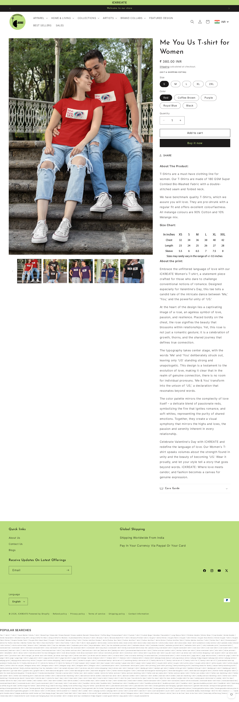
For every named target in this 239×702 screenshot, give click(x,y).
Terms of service (96, 614)
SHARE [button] (167, 155)
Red (165, 97)
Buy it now (194, 143)
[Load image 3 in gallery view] (81, 271)
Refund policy (60, 614)
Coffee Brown (186, 97)
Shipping (164, 66)
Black (190, 105)
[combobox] (222, 22)
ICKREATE (23, 614)
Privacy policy (77, 614)
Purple (209, 97)
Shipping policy (117, 614)
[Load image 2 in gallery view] (55, 271)
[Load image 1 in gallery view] (29, 271)
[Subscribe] (68, 570)
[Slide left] (12, 271)
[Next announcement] (229, 8)
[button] (40, 18)
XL (198, 83)
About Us (14, 537)
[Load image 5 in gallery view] (132, 271)
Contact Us (16, 543)
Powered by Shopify (39, 614)
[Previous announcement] (10, 8)
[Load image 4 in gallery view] (106, 271)
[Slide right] (149, 271)
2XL (211, 83)
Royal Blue (170, 105)
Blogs (12, 550)
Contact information (138, 614)
